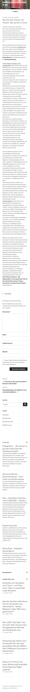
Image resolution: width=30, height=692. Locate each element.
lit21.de (5, 442)
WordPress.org (6, 425)
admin (16, 17)
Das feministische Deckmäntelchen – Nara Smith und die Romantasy (13, 476)
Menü (16, 11)
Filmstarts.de (8, 579)
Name (4, 335)
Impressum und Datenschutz (10, 686)
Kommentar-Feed (7, 421)
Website (5, 352)
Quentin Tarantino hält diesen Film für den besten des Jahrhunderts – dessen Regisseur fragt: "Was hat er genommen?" (14, 606)
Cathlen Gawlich (7, 201)
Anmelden (5, 415)
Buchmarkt (7, 572)
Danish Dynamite (9, 525)
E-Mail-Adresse (7, 343)
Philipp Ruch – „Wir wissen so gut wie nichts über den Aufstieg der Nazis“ (14, 448)
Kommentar (6, 312)
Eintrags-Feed (6, 418)
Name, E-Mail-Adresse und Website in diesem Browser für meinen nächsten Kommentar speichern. (14, 362)
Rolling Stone (22, 47)
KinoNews (8, 293)
